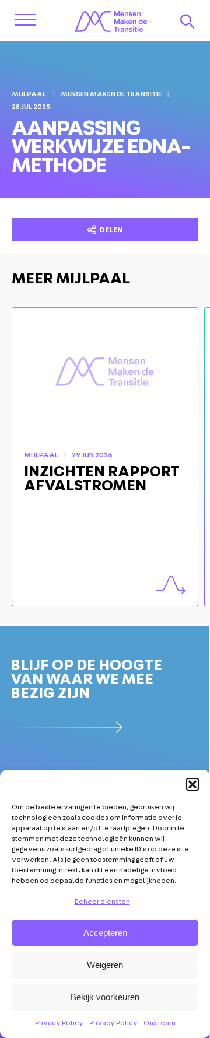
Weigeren (105, 965)
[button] (192, 784)
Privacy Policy (59, 1022)
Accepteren (105, 933)
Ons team (160, 1022)
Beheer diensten (102, 901)
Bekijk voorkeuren (105, 997)
